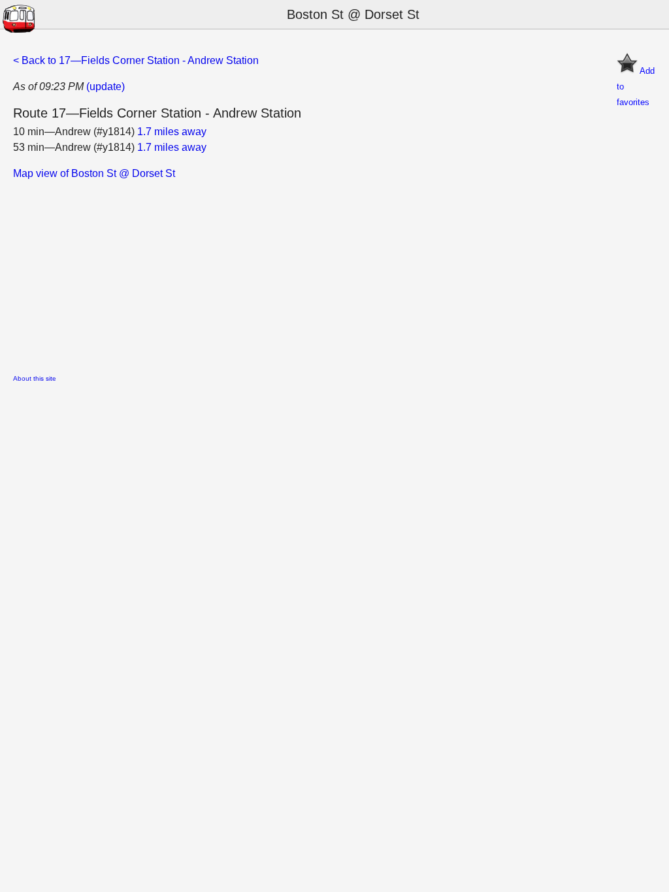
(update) (105, 86)
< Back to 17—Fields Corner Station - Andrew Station (136, 60)
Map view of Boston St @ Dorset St (94, 173)
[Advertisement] (334, 273)
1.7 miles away (171, 131)
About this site (34, 378)
